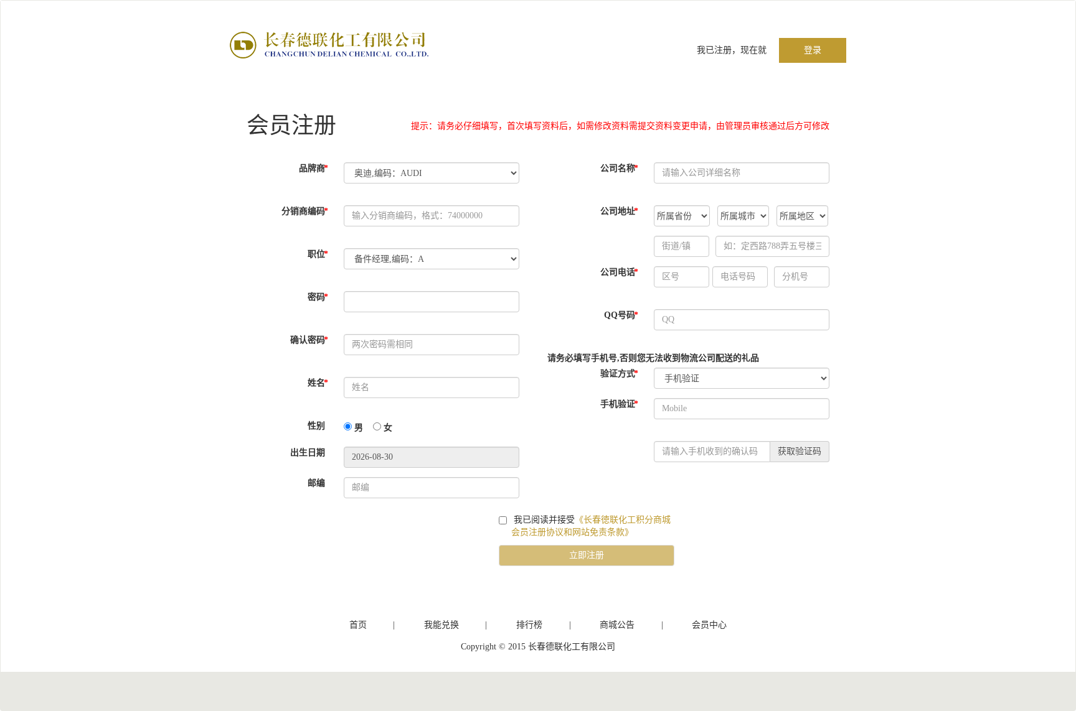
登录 (812, 50)
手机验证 (619, 404)
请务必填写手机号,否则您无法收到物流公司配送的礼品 (653, 358)
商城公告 (617, 625)
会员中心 (709, 625)
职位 (318, 254)
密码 (318, 297)
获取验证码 (799, 451)
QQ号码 (621, 315)
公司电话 (619, 272)
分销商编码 (304, 211)
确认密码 (309, 340)
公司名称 (619, 168)
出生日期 (307, 452)
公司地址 (619, 211)
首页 (358, 625)
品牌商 (313, 168)
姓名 (318, 383)
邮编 (316, 483)
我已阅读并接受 (591, 526)
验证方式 (619, 373)
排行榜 (529, 625)
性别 (316, 425)
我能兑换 (441, 625)
